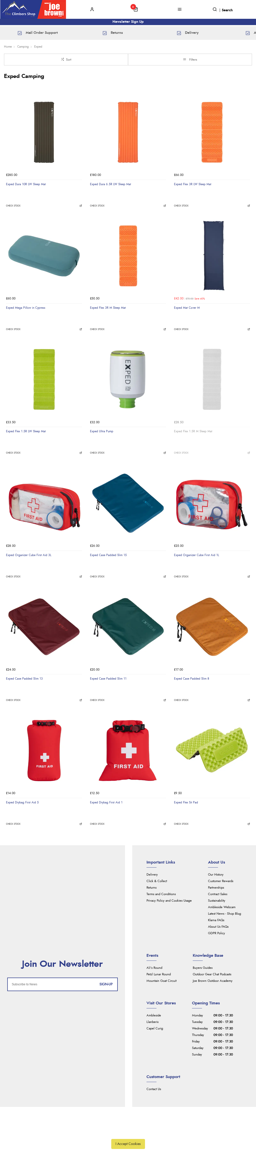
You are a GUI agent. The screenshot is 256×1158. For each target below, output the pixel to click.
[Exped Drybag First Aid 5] (44, 750)
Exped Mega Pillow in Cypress (25, 307)
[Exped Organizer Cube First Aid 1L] (212, 503)
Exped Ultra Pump (101, 431)
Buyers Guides (202, 968)
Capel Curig (154, 1028)
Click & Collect (156, 881)
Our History (216, 874)
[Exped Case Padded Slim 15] (128, 503)
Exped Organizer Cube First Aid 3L (28, 555)
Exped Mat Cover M (187, 307)
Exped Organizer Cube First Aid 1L (196, 555)
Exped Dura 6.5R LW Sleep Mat (110, 184)
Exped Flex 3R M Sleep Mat (108, 307)
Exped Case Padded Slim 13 (24, 678)
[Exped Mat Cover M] (212, 256)
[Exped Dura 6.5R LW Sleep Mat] (128, 132)
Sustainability (216, 900)
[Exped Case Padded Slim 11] (128, 627)
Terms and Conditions (161, 894)
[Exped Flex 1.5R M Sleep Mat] (212, 379)
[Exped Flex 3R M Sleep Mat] (128, 256)
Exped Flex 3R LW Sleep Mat (192, 184)
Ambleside (153, 1015)
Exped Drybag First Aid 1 (106, 802)
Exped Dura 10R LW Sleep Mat (26, 184)
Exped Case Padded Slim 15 (108, 555)
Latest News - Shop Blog (224, 913)
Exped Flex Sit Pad (186, 802)
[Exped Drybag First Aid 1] (128, 750)
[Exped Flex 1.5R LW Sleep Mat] (44, 379)
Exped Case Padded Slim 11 (108, 678)
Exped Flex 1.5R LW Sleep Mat (26, 431)
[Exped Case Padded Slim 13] (44, 627)
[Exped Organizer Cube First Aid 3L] (44, 503)
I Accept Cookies (128, 1144)
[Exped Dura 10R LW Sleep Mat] (44, 132)
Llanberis (152, 1022)
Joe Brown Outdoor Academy (212, 981)
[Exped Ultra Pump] (128, 379)
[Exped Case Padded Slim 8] (212, 627)
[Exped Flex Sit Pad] (212, 750)
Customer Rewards (220, 881)
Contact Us (153, 1089)
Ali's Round (154, 968)
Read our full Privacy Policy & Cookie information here (128, 1132)
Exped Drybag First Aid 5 (22, 802)
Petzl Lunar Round (158, 974)
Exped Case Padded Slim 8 (191, 678)
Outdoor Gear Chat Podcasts (212, 974)
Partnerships (216, 887)
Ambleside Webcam (222, 907)
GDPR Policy (216, 933)
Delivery (152, 874)
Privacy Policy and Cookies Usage (169, 900)
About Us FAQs (218, 926)
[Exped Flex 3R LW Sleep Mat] (212, 132)
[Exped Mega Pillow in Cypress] (44, 256)
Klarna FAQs (216, 920)
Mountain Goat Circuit (161, 981)
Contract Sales (217, 894)
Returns (151, 887)
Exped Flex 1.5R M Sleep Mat (193, 431)
